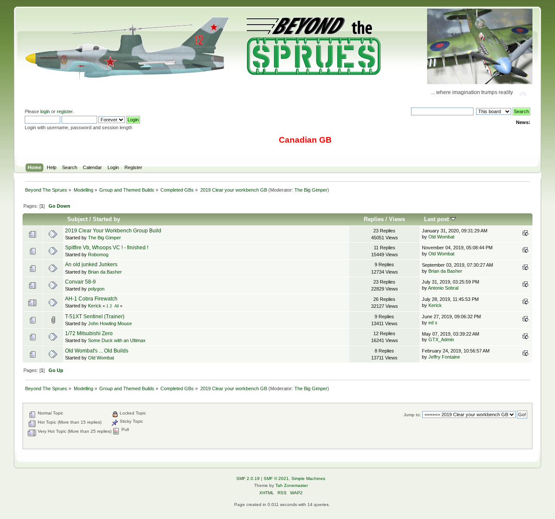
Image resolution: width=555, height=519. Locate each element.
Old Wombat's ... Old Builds (96, 351)
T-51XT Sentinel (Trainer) (94, 316)
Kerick (94, 305)
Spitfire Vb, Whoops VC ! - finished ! (106, 248)
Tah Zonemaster (291, 485)
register (64, 111)
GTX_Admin (441, 339)
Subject (77, 219)
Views (397, 219)
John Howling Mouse (110, 323)
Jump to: (412, 414)
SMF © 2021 (276, 478)
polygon (96, 288)
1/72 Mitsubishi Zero (89, 333)
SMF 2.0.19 (248, 478)
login (45, 111)
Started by (106, 219)
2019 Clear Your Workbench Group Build (113, 231)
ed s (432, 322)
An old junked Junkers (91, 264)
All (116, 306)
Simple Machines (308, 478)
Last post (437, 219)
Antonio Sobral (443, 288)
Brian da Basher (105, 271)
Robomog (98, 254)
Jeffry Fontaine (444, 356)
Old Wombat (441, 236)
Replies (374, 219)
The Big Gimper (310, 190)
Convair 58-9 (80, 282)
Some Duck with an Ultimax (117, 340)
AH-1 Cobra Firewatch (91, 299)
